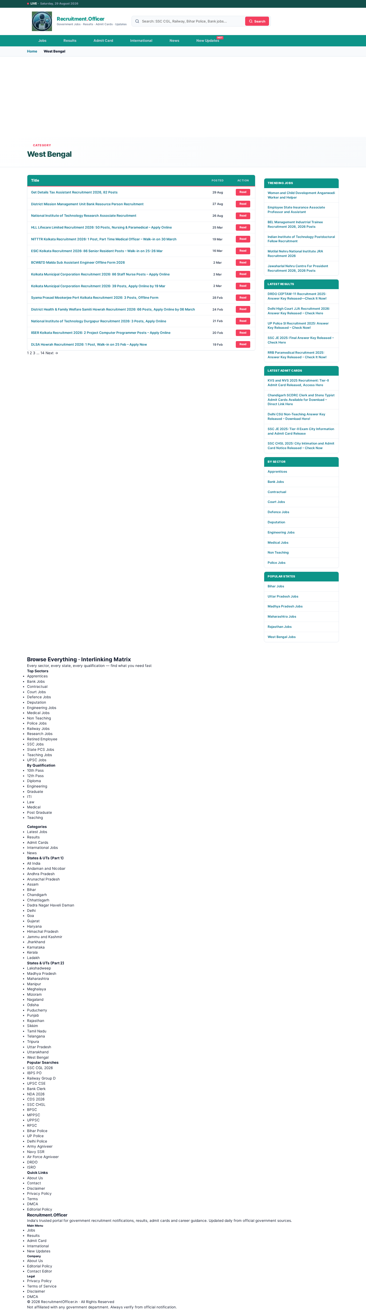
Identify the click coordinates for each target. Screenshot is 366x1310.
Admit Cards (37, 842)
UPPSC (33, 1120)
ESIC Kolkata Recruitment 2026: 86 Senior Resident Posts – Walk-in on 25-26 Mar (97, 251)
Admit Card (103, 40)
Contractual (277, 492)
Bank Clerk (36, 1089)
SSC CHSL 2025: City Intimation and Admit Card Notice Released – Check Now (301, 445)
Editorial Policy (39, 1209)
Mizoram (34, 994)
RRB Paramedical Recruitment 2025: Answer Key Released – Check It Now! (297, 354)
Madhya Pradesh (41, 973)
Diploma (34, 781)
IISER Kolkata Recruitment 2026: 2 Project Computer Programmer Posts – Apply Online (100, 333)
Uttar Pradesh (39, 1047)
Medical (33, 807)
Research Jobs (40, 733)
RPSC (32, 1125)
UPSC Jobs (36, 760)
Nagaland (35, 999)
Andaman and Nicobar (46, 868)
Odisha (33, 1005)
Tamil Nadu (36, 1031)
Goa (30, 915)
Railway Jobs (38, 728)
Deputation (276, 522)
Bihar (31, 889)
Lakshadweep (39, 968)
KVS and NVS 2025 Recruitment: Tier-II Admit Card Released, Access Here (298, 382)
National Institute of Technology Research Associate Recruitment (83, 216)
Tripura (33, 1041)
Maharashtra (38, 978)
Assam (33, 884)
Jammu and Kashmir (44, 937)
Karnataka (36, 947)
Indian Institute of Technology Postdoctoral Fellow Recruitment (301, 239)
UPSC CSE (36, 1083)
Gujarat (33, 921)
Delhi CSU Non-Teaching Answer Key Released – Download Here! (296, 416)
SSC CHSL (36, 1104)
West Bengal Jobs (282, 637)
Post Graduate (39, 812)
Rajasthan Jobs (280, 627)
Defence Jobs (278, 512)
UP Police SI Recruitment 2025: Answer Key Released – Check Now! (298, 325)
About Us (35, 1178)
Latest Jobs (37, 832)
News (174, 40)
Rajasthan (35, 1020)
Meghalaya (36, 989)
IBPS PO (34, 1073)
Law (30, 802)
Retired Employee (42, 739)
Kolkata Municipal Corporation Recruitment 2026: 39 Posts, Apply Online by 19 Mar (98, 286)
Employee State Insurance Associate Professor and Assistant (296, 209)
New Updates (207, 40)
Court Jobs (276, 502)
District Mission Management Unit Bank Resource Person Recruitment (87, 204)
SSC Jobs (35, 744)
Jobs (42, 40)
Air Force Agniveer (43, 1157)
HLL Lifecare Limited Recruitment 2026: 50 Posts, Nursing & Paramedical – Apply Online (101, 227)
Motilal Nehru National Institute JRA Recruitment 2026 (295, 253)
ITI (29, 796)
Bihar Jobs (276, 586)
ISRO (31, 1167)
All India (33, 863)
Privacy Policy (39, 1193)
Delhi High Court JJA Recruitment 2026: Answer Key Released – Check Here (299, 311)
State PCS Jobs (40, 749)
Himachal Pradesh (42, 931)
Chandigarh (37, 895)
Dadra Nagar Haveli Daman (50, 905)
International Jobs (42, 847)
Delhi (31, 910)
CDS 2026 (35, 1099)
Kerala (32, 952)
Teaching (35, 817)
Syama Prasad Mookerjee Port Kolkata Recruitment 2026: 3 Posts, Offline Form (94, 298)
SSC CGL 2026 (40, 1068)
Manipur (34, 984)
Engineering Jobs (281, 532)
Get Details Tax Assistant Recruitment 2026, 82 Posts (74, 192)
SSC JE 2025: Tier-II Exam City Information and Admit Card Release (301, 431)
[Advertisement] (183, 96)
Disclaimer (36, 1188)
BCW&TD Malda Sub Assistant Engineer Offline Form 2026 (78, 262)
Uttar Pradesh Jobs (283, 596)
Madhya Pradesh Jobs (285, 606)
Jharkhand (36, 942)
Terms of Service (42, 1286)
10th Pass (35, 770)
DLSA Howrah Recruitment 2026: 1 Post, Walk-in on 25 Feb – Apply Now (89, 344)
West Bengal (37, 1057)
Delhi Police (37, 1141)
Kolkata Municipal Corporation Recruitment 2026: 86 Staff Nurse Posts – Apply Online (100, 274)
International (141, 40)
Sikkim (32, 1026)
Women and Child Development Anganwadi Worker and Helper (301, 195)
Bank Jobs (276, 482)
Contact (34, 1183)
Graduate (35, 791)
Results (70, 40)
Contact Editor (39, 1271)
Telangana (36, 1036)
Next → (52, 353)
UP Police (35, 1136)
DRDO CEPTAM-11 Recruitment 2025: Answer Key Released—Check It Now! (297, 296)
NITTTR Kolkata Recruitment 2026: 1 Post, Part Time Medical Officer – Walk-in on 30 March (104, 239)
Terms (32, 1199)
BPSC (32, 1109)
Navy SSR (35, 1151)
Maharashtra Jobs (282, 616)
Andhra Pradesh (41, 874)
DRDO (32, 1162)
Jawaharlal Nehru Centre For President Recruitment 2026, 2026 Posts (298, 268)
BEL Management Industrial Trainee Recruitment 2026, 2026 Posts (295, 224)
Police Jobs (277, 563)
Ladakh (33, 958)
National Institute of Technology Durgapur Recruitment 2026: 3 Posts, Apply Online (98, 321)
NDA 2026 (35, 1094)
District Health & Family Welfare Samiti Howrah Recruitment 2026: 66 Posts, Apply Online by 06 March (113, 309)
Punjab (33, 1015)
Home (32, 51)
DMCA (32, 1204)
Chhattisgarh (38, 900)
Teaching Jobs (39, 755)
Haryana (34, 926)
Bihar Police (37, 1131)
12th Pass (35, 776)
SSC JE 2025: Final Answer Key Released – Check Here (301, 340)
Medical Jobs (278, 542)
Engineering (37, 786)
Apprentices (277, 471)
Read (243, 192)
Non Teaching (278, 552)
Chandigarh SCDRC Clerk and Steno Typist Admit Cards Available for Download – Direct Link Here (301, 399)
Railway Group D (41, 1078)
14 (42, 353)
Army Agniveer (40, 1146)
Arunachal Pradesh (43, 879)
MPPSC (33, 1115)
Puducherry (37, 1010)
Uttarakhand (37, 1052)
